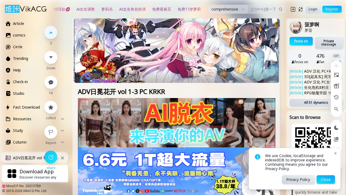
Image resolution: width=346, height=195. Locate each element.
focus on (301, 41)
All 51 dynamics (316, 102)
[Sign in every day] (336, 86)
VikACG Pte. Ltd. (35, 190)
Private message (328, 43)
